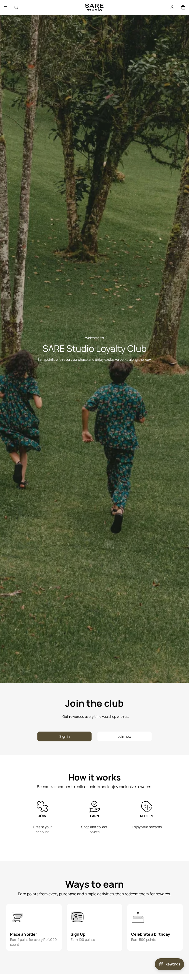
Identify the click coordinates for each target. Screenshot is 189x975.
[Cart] (183, 7)
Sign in (64, 736)
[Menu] (5, 7)
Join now (124, 736)
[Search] (16, 7)
